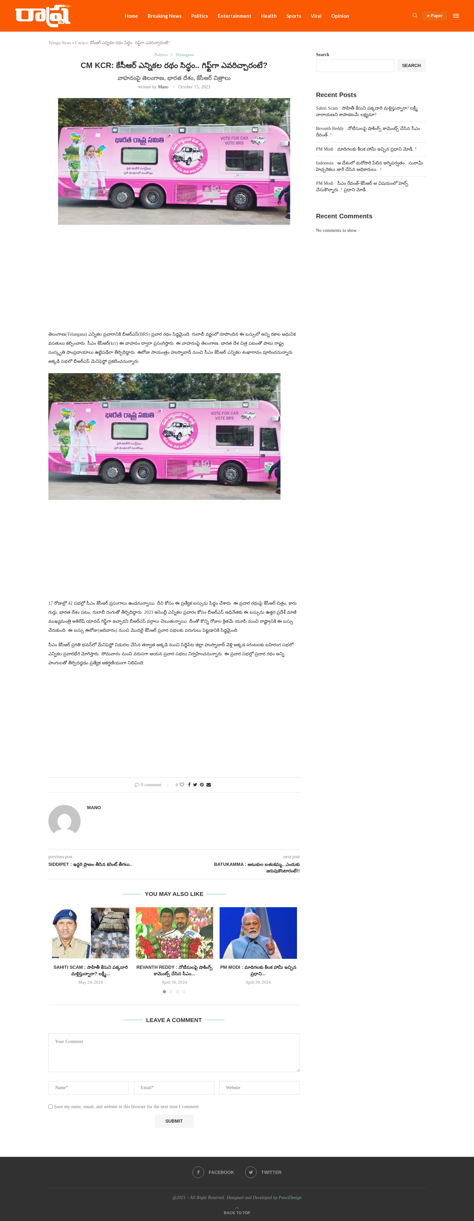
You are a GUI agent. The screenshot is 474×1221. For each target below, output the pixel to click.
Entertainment (235, 16)
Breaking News (165, 16)
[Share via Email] (208, 785)
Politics (199, 16)
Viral (316, 16)
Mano (163, 86)
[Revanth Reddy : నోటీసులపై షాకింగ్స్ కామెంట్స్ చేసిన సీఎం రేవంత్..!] (174, 933)
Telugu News (59, 42)
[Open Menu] (456, 16)
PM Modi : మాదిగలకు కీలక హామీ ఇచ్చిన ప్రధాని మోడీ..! (366, 149)
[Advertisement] (174, 281)
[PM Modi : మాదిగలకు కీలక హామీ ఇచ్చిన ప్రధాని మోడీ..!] (258, 933)
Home (131, 16)
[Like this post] (182, 785)
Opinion (340, 16)
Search (322, 54)
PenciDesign (290, 1197)
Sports (293, 16)
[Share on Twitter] (195, 785)
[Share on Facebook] (189, 785)
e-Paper (434, 15)
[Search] (415, 15)
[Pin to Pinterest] (202, 785)
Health (269, 16)
